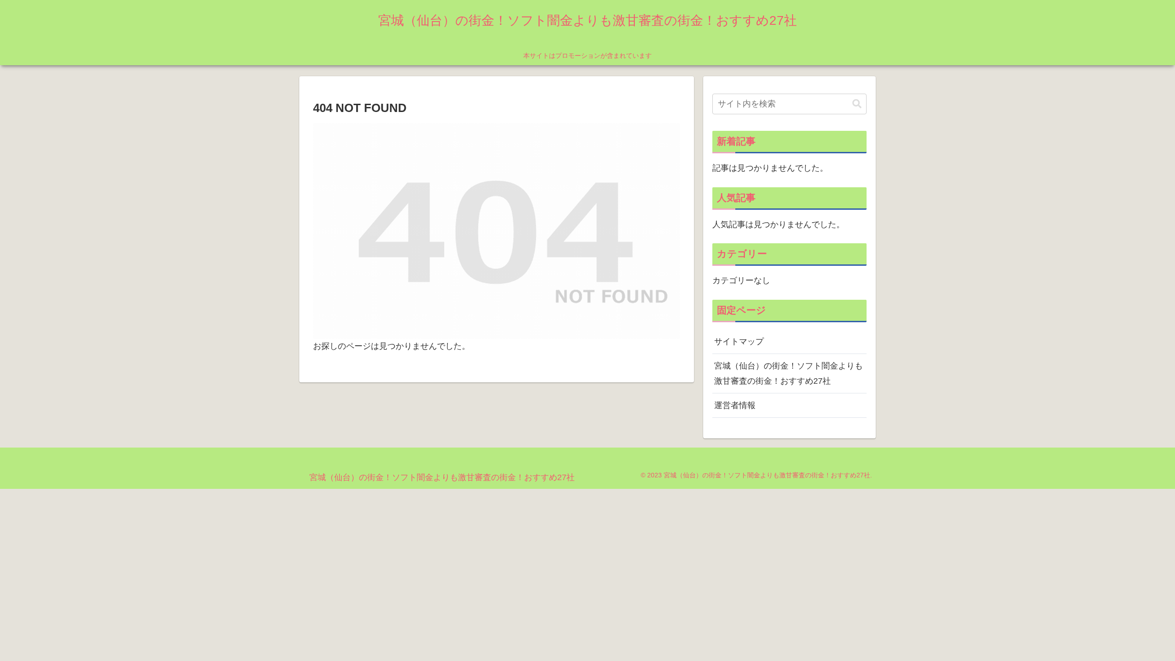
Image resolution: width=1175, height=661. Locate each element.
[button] (857, 104)
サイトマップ (739, 341)
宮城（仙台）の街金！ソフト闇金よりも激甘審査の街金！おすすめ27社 (788, 373)
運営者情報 (734, 405)
